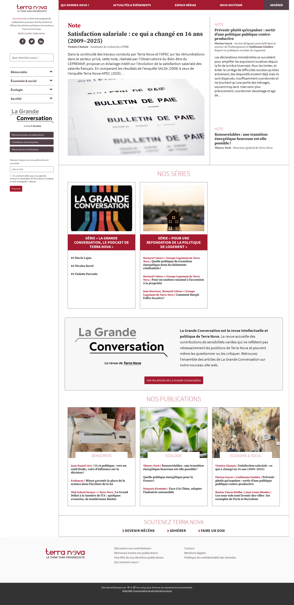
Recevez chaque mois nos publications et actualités (29, 161)
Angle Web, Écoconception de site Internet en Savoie (147, 590)
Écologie (17, 90)
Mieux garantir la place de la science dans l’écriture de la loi (98, 482)
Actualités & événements (132, 5)
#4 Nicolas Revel (82, 266)
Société (16, 99)
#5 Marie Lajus (81, 258)
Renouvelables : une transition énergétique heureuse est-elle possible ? (241, 138)
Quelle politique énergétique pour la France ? (168, 479)
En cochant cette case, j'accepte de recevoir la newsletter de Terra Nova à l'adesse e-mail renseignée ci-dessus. (32, 178)
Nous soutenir (231, 5)
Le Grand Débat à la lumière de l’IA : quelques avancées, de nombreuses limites (99, 495)
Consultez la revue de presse (25, 142)
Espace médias (185, 5)
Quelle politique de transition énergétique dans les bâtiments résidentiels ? (171, 263)
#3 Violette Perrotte (84, 274)
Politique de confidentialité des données (210, 557)
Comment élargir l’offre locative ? (171, 295)
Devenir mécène (140, 530)
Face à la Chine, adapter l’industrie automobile (172, 490)
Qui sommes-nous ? (75, 5)
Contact (189, 548)
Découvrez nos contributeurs (25, 149)
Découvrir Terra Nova (32, 33)
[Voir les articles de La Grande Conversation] (121, 347)
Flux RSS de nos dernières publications (139, 557)
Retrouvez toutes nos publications (28, 134)
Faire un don (213, 530)
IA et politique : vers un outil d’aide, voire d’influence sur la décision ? (98, 469)
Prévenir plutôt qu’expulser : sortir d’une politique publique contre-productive (245, 34)
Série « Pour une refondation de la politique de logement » (174, 242)
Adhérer (276, 5)
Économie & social (23, 81)
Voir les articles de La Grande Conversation (174, 380)
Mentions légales (195, 553)
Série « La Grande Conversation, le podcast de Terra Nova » (101, 242)
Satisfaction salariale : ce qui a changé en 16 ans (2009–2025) (135, 37)
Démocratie (19, 72)
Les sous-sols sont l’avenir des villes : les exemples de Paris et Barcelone (242, 495)
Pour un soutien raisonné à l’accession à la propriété (173, 280)
